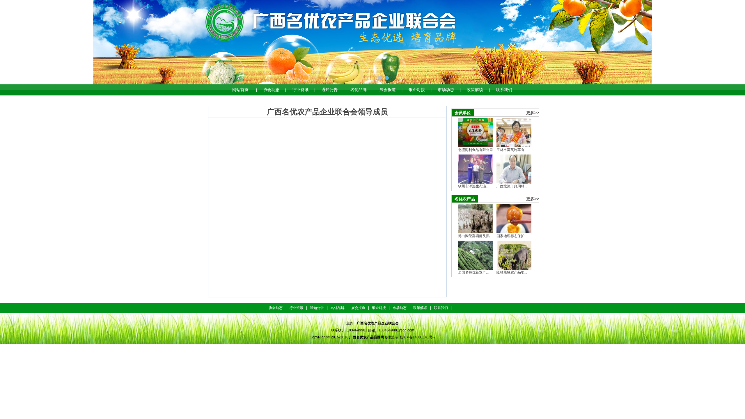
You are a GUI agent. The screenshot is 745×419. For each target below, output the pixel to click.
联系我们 (504, 90)
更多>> (532, 112)
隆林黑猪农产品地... (511, 272)
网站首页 (240, 90)
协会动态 (271, 90)
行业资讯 (300, 90)
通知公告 (329, 90)
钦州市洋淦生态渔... (473, 186)
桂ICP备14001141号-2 (418, 337)
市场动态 (446, 90)
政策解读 (475, 90)
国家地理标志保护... (511, 236)
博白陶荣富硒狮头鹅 (473, 236)
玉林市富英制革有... (511, 150)
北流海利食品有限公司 (475, 150)
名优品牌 (358, 90)
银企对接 (417, 90)
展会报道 (387, 90)
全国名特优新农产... (473, 272)
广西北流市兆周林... (511, 186)
